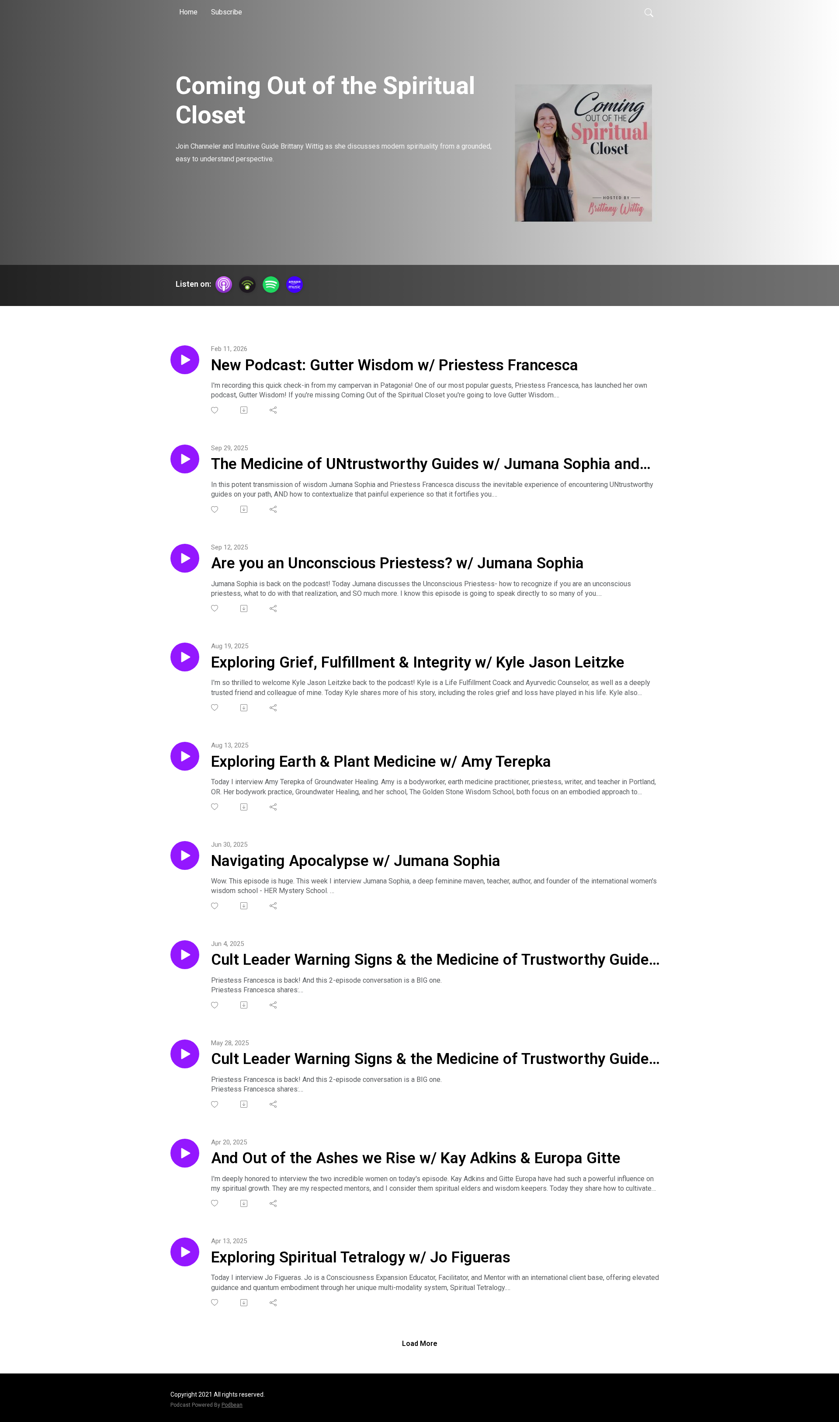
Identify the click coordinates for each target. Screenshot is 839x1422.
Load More (419, 1343)
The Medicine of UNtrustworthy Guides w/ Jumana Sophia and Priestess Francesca (425, 464)
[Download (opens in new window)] (244, 410)
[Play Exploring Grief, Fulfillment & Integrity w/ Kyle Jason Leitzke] (184, 657)
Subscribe (226, 12)
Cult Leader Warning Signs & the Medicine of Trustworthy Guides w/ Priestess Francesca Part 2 (434, 960)
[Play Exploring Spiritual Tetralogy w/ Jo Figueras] (184, 1252)
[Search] (649, 12)
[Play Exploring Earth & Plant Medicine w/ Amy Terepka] (184, 756)
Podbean (232, 1405)
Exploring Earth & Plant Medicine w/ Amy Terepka (381, 762)
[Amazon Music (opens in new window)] (294, 284)
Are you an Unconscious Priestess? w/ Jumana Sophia (397, 563)
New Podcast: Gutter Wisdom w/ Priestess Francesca (394, 365)
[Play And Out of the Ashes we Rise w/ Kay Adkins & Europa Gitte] (184, 1153)
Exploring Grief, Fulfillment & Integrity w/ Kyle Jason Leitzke (417, 662)
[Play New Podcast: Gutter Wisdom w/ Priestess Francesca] (184, 359)
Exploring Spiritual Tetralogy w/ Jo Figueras (360, 1257)
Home (188, 12)
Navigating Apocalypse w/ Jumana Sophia (355, 861)
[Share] (274, 410)
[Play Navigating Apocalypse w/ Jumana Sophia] (184, 855)
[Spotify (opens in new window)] (271, 284)
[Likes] (215, 410)
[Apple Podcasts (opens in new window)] (223, 284)
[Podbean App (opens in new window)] (247, 284)
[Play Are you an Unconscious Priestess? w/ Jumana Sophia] (184, 558)
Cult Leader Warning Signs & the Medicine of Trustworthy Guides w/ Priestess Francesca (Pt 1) (434, 1059)
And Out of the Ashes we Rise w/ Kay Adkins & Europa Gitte (416, 1158)
